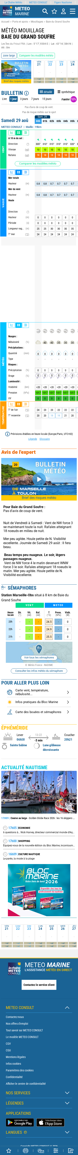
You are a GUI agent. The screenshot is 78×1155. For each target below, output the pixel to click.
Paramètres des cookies (19, 1070)
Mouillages (37, 21)
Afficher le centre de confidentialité (26, 1083)
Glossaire (45, 438)
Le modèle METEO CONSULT (22, 1037)
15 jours (46, 99)
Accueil (5, 21)
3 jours (24, 99)
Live (4, 99)
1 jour (13, 99)
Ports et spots (20, 21)
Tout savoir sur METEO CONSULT (24, 1030)
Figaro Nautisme (63, 2)
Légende (32, 438)
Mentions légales (16, 1057)
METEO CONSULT (38, 2)
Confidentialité (14, 1077)
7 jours (35, 99)
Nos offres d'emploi (17, 1023)
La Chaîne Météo (13, 2)
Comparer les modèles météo (37, 163)
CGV (8, 1043)
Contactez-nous (15, 1017)
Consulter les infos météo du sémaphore (39, 670)
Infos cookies (13, 1063)
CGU (8, 1050)
